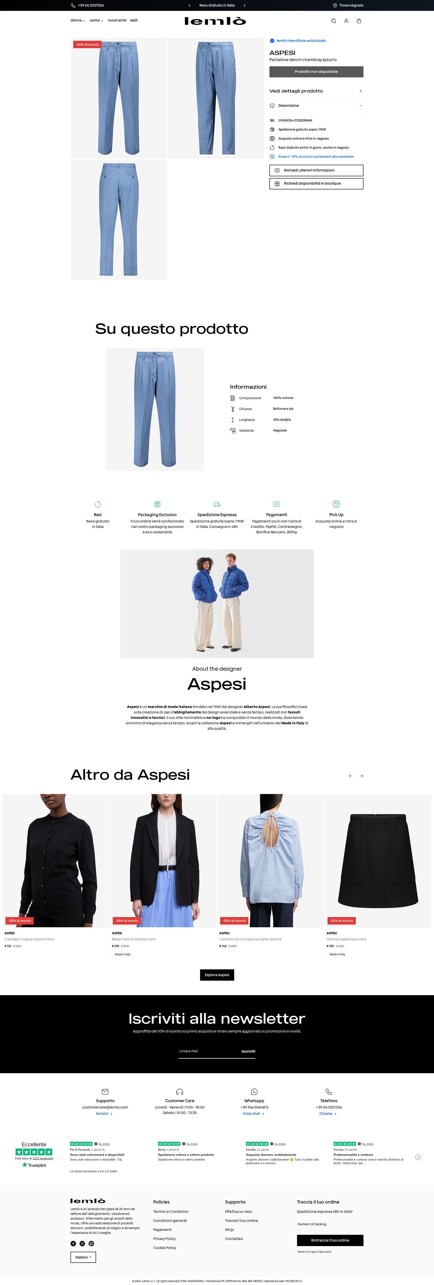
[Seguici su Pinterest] (91, 1243)
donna (76, 20)
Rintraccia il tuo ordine (330, 1240)
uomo (95, 20)
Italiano (81, 1257)
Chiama (326, 1113)
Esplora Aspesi (217, 975)
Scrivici (102, 1113)
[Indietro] (189, 5)
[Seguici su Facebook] (73, 1243)
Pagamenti (162, 1230)
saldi (134, 20)
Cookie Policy (164, 1248)
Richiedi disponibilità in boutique (312, 183)
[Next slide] (361, 775)
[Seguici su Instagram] (82, 1243)
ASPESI (282, 53)
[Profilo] (346, 20)
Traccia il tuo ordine (241, 1220)
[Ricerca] (333, 20)
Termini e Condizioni (171, 1211)
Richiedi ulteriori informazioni (309, 170)
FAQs (229, 1230)
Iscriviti (248, 1051)
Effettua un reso (238, 1211)
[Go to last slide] (350, 775)
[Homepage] (215, 21)
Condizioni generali (170, 1220)
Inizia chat (251, 1113)
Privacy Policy (164, 1239)
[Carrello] (358, 20)
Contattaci (234, 1239)
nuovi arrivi (117, 20)
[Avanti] (244, 5)
